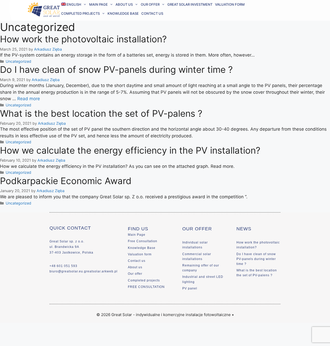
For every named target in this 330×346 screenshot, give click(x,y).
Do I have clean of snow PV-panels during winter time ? (116, 69)
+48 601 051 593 (63, 266)
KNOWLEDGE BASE (123, 13)
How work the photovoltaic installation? (83, 39)
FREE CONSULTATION (146, 287)
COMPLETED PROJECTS (80, 13)
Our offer (135, 274)
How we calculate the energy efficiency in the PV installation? (130, 150)
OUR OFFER (150, 4)
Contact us (136, 261)
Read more (28, 98)
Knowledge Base (141, 248)
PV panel (189, 288)
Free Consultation (142, 241)
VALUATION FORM (230, 4)
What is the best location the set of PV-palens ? (101, 113)
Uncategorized (18, 61)
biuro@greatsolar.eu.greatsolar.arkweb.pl (84, 271)
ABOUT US (124, 4)
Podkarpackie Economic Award (65, 180)
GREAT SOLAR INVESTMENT (189, 4)
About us (135, 267)
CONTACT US (152, 13)
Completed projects (144, 280)
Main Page (136, 235)
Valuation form (140, 254)
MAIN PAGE (98, 4)
